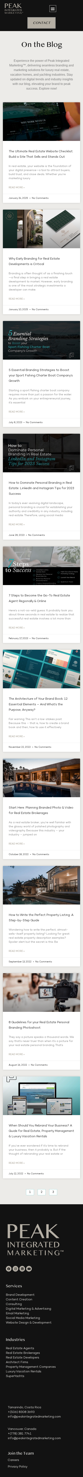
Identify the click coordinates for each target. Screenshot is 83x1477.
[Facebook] (9, 1269)
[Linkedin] (22, 1269)
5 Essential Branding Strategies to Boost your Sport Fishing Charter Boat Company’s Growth (41, 375)
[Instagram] (15, 1269)
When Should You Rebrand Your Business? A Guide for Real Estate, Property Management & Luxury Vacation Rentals (41, 1131)
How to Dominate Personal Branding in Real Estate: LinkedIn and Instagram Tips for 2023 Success (41, 488)
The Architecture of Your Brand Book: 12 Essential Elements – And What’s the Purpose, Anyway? (38, 704)
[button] (52, 8)
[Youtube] (29, 1269)
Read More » (17, 187)
